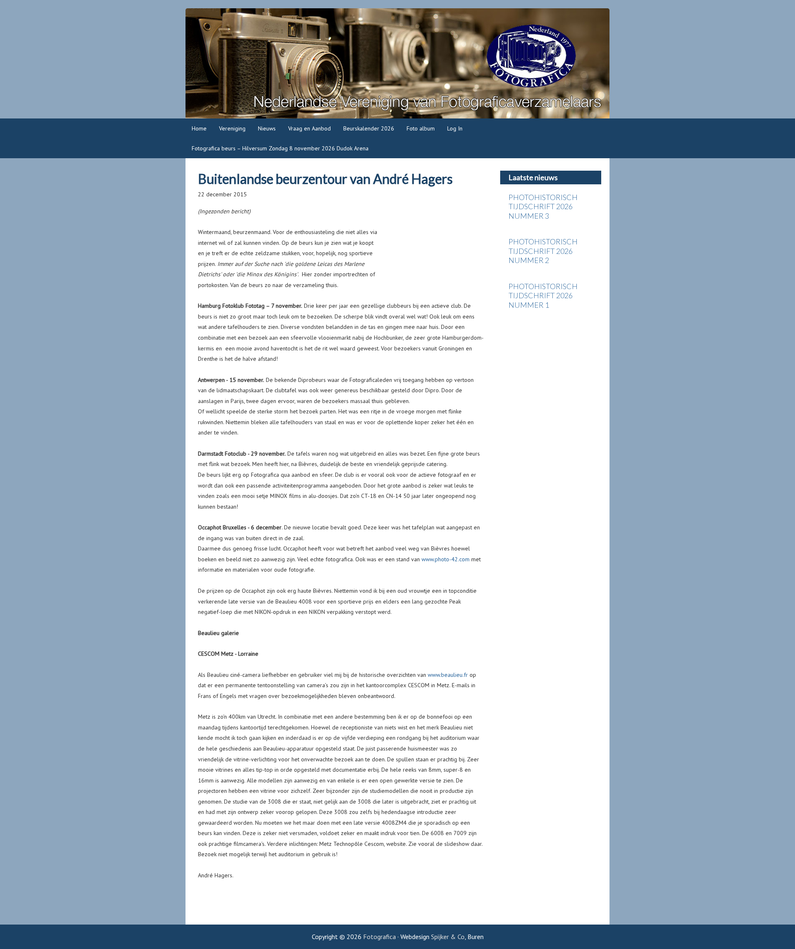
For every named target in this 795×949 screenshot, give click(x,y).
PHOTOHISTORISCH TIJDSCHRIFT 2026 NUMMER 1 (543, 295)
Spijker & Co (448, 936)
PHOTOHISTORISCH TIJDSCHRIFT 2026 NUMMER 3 (543, 206)
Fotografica (398, 63)
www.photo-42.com (446, 559)
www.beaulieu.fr (448, 675)
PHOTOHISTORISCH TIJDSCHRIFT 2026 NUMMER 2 (543, 251)
